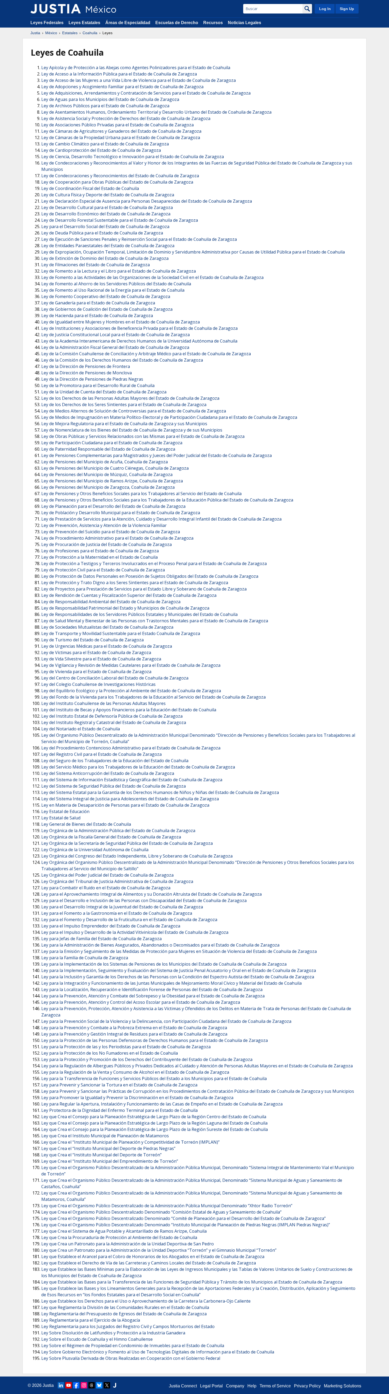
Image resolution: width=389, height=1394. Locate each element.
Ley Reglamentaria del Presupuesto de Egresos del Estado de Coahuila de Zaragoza (124, 1314)
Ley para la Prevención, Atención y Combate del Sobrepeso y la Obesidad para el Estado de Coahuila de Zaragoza (153, 996)
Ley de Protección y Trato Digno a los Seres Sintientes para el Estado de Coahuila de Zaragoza (134, 582)
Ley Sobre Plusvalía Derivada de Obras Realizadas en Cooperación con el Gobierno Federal (130, 1358)
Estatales (70, 33)
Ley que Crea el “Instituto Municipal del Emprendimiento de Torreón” (109, 1161)
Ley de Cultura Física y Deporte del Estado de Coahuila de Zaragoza (107, 195)
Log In (325, 9)
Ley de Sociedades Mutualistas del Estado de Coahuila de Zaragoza (107, 627)
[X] (107, 1385)
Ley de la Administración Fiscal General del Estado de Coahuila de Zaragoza (115, 347)
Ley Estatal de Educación (65, 811)
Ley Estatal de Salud (60, 818)
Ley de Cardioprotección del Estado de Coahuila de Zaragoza (101, 150)
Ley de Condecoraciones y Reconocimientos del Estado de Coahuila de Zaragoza (120, 176)
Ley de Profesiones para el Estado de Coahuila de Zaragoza (100, 551)
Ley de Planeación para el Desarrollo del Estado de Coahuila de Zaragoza (113, 506)
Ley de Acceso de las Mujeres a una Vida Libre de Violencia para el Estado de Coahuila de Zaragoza (138, 80)
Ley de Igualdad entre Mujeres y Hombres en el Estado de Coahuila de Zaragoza (120, 322)
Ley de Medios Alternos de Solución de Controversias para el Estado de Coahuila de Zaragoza (133, 411)
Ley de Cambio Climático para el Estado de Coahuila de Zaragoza (105, 144)
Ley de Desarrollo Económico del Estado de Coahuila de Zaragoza (105, 214)
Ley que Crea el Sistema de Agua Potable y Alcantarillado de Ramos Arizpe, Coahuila (124, 1231)
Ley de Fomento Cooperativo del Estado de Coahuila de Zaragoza (105, 296)
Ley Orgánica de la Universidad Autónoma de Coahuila (94, 850)
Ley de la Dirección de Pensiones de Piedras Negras (92, 379)
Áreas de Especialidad (127, 22)
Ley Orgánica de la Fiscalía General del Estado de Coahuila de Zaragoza (111, 837)
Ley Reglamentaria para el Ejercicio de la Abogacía (90, 1320)
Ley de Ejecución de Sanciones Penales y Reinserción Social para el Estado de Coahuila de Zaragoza (139, 239)
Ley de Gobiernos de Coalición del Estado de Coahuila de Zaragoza (107, 309)
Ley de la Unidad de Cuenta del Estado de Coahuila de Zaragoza (103, 392)
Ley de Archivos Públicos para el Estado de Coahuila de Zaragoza (105, 106)
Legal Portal (211, 1386)
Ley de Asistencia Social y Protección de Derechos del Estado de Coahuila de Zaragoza (125, 118)
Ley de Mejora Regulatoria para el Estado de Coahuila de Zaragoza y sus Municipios (124, 424)
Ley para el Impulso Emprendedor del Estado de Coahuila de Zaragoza (110, 926)
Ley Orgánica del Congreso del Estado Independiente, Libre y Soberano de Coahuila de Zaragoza (137, 856)
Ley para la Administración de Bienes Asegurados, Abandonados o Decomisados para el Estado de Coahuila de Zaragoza (160, 945)
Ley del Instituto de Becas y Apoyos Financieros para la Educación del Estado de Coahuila (128, 710)
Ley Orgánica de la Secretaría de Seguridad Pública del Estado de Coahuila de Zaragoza (127, 843)
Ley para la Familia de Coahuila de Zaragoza (84, 958)
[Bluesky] (99, 1385)
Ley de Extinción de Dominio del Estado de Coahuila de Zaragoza (105, 258)
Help (251, 1386)
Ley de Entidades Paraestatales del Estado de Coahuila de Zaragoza (107, 245)
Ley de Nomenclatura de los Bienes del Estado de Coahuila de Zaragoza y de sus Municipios (131, 430)
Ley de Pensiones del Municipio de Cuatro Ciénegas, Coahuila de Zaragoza (115, 468)
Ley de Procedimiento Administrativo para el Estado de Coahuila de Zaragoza (117, 538)
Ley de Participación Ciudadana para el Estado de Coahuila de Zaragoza (111, 443)
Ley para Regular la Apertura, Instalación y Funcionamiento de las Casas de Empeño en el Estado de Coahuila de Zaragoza (162, 1104)
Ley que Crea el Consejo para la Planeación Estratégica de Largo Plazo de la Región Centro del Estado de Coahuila (153, 1117)
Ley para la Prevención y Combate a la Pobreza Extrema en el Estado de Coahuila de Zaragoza (134, 1028)
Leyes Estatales (84, 22)
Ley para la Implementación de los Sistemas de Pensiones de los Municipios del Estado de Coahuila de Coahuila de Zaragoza (164, 964)
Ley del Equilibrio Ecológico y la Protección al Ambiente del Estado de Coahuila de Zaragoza (131, 691)
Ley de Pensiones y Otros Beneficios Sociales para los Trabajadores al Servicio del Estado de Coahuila (141, 493)
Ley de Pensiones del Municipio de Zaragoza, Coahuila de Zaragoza (108, 487)
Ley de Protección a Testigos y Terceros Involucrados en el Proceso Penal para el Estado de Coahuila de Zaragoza (154, 563)
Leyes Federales (47, 22)
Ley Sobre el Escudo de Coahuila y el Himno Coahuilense (97, 1339)
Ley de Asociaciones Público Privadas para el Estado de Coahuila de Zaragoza (117, 125)
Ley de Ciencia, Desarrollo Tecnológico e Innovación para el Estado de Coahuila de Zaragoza (132, 156)
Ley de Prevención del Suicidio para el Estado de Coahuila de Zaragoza (110, 532)
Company (235, 1386)
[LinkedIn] (61, 1385)
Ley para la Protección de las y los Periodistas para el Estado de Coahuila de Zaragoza (126, 1047)
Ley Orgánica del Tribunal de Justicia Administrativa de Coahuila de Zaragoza (117, 881)
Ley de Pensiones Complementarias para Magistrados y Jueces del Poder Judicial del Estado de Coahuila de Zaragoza (156, 455)
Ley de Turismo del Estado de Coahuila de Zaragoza (92, 640)
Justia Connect (183, 1386)
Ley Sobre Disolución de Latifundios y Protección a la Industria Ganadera (113, 1333)
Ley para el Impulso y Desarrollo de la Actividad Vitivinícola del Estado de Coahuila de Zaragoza (134, 932)
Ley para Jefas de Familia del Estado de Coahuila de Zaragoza (101, 939)
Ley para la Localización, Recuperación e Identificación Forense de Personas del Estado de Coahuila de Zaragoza (152, 989)
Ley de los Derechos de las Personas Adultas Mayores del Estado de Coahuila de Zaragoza (130, 398)
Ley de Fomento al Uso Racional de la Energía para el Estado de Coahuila (112, 290)
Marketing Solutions (342, 1386)
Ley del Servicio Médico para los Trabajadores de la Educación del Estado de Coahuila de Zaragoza (138, 767)
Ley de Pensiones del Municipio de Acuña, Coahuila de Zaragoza (104, 462)
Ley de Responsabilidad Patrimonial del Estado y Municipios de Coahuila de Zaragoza (125, 608)
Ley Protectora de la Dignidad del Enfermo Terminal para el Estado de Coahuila (119, 1110)
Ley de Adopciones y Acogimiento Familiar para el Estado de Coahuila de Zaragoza (122, 87)
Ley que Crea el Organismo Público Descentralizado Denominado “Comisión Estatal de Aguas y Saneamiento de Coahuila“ (161, 1212)
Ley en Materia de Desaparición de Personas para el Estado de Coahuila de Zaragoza (125, 805)
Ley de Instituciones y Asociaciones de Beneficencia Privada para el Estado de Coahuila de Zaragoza (139, 328)
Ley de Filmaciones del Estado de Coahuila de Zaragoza (95, 265)
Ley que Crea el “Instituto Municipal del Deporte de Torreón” (101, 1155)
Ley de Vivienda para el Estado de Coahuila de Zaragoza (96, 671)
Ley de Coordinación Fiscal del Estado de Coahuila (90, 188)
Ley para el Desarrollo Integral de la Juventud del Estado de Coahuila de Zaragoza (122, 907)
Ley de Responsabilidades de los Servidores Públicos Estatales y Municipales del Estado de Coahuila (139, 614)
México (51, 33)
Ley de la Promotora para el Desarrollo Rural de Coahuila (98, 385)
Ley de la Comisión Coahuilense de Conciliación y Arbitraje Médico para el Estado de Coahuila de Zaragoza (146, 354)
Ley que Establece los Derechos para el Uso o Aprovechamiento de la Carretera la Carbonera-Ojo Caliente (146, 1301)
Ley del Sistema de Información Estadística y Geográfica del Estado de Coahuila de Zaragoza (131, 780)
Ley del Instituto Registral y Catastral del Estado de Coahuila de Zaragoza (113, 722)
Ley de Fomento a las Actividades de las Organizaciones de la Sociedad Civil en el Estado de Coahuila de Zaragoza (152, 277)
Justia (35, 33)
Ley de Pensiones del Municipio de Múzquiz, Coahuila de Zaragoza (107, 474)
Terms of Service (275, 1386)
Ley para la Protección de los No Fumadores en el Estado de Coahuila (109, 1053)
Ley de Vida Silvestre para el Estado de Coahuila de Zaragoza (101, 659)
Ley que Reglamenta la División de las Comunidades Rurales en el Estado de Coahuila (125, 1307)
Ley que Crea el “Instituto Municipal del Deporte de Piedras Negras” (108, 1148)
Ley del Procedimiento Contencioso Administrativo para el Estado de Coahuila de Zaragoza (130, 748)
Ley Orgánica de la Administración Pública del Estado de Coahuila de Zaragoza (118, 830)
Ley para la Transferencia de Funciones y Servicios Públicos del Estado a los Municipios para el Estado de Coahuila (154, 1078)
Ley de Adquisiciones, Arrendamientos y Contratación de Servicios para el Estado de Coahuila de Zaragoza (146, 93)
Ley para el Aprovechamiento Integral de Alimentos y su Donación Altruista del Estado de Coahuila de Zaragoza (151, 894)
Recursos (213, 22)
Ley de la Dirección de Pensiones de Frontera (85, 366)
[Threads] (91, 1385)
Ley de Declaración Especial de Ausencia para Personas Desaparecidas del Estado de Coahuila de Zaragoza (146, 201)
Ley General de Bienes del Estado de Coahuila (86, 824)
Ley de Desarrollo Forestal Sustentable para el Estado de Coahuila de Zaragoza (119, 220)
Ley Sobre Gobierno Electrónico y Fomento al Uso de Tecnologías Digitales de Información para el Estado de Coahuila (157, 1352)
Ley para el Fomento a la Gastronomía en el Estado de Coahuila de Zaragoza (116, 913)
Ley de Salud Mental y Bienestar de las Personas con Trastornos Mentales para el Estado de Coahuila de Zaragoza (154, 621)
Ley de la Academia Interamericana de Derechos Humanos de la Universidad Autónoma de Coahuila (139, 341)
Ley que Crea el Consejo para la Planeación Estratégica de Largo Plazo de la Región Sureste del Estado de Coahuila (154, 1129)
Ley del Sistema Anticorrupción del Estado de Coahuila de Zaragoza (107, 773)
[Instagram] (84, 1385)
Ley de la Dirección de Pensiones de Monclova (86, 373)
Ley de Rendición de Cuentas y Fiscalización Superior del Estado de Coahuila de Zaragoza (128, 595)
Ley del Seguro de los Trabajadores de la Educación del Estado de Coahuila (114, 760)
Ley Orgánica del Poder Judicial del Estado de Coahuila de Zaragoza (107, 875)
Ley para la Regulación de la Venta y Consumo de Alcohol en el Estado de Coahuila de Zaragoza (135, 1072)
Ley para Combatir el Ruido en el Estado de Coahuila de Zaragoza (105, 888)
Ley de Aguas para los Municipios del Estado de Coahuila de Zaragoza (110, 99)
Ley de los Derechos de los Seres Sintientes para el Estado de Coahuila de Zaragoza (123, 404)
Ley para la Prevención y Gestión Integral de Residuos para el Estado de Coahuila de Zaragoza (134, 1034)
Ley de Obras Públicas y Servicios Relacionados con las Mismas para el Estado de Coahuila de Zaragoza (143, 436)
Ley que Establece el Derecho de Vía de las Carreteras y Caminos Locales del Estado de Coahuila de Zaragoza (148, 1263)
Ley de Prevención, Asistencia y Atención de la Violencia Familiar (104, 525)
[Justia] (55, 9)
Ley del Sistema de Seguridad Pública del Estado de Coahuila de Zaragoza (113, 786)
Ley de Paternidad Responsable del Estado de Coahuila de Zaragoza (108, 449)
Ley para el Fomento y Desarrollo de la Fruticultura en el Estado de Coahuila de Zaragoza (129, 919)
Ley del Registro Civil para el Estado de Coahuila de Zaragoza (101, 754)
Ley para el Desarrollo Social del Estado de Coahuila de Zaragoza (105, 226)
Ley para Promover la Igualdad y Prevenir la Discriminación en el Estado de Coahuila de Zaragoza (137, 1097)
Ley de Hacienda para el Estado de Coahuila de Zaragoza (97, 315)
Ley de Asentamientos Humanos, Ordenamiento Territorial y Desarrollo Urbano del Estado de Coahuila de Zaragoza (156, 112)
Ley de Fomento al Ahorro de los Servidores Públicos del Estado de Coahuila (116, 284)
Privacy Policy (307, 1386)
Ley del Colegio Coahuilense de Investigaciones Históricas (98, 684)
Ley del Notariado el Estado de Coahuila (80, 729)
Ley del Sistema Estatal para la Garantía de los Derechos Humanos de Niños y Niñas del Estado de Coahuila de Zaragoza (160, 792)
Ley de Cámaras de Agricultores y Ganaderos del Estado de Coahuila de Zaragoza (121, 131)
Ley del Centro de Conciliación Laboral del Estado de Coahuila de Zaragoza (114, 678)
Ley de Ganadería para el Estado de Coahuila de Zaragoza (98, 303)
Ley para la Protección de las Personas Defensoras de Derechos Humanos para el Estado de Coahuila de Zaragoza (154, 1040)
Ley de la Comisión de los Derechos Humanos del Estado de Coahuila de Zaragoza (122, 360)
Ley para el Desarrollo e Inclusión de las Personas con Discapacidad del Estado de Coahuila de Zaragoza (144, 900)
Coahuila (90, 33)
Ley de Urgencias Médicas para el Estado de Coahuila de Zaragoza (106, 646)
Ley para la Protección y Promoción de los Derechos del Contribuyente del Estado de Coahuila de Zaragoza (146, 1059)
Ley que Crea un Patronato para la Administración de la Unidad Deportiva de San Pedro (127, 1244)
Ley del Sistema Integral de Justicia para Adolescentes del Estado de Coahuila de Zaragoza (130, 799)
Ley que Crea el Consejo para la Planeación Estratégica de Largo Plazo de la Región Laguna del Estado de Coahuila (154, 1123)
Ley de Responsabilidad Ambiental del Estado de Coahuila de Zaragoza (110, 602)
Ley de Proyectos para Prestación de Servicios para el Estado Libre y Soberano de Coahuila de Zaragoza (144, 589)
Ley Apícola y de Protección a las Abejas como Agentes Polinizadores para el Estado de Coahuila (135, 67)
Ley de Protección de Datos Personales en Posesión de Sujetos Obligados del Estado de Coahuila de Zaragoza (149, 576)
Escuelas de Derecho (176, 22)
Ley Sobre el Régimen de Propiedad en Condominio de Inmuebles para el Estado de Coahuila (132, 1345)
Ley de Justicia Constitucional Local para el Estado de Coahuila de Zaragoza (115, 335)
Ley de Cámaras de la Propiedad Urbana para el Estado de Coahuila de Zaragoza (120, 137)
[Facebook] (76, 1385)
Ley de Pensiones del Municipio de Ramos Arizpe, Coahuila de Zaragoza (112, 481)
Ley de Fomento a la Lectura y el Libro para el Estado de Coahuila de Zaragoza (118, 271)
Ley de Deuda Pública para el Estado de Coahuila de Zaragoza (102, 233)
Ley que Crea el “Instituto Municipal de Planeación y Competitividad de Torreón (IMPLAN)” (130, 1142)
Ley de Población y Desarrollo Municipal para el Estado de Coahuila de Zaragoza (120, 513)
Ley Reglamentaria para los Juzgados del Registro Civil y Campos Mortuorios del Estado (128, 1326)
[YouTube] (68, 1385)
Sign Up (347, 9)
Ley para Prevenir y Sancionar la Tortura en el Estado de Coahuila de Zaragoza (119, 1085)
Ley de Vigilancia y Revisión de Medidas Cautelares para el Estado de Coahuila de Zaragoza (130, 665)
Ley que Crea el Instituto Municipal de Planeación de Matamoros (105, 1136)
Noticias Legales (244, 22)
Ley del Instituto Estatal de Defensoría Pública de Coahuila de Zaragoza (112, 716)
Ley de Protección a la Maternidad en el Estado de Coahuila (99, 557)
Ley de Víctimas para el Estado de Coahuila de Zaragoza (96, 652)
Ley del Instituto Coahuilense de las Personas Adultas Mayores (103, 703)
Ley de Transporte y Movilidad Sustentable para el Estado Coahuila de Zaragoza (120, 633)
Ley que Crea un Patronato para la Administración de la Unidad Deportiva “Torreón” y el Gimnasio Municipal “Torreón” (159, 1250)
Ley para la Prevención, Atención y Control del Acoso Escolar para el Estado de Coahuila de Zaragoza (140, 1002)
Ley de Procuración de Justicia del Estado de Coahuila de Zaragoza (106, 544)
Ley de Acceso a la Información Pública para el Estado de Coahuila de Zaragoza (119, 74)
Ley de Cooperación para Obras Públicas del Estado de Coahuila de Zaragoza (117, 182)
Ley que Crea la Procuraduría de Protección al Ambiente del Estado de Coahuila (119, 1237)
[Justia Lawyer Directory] (114, 1385)
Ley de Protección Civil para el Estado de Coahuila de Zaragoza (103, 570)
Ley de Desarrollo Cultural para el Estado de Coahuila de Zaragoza (107, 207)
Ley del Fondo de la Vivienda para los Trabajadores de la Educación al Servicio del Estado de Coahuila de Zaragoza (153, 697)
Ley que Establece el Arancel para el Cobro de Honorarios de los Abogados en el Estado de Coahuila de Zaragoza (152, 1256)
